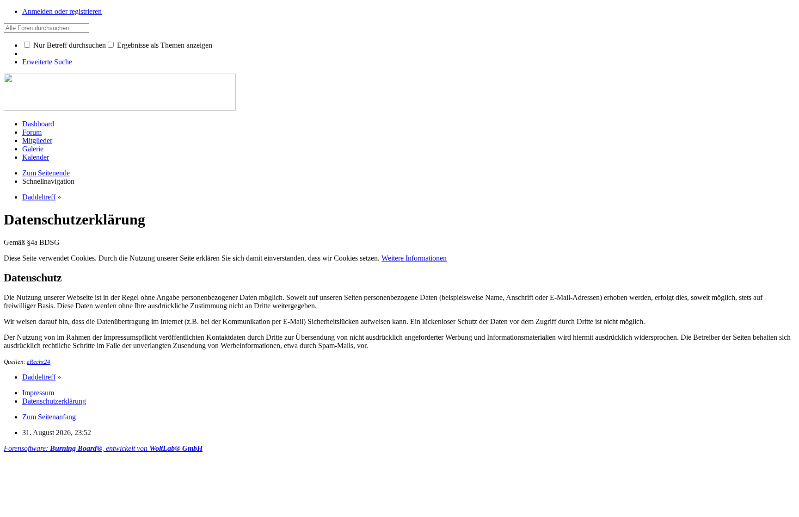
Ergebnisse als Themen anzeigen (163, 45)
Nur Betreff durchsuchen (68, 45)
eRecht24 (38, 361)
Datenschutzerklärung (54, 401)
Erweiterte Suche (47, 62)
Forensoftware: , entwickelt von (103, 448)
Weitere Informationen (414, 258)
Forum (32, 132)
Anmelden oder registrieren (62, 11)
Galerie (32, 149)
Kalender (35, 157)
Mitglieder (37, 140)
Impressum (38, 393)
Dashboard (38, 124)
